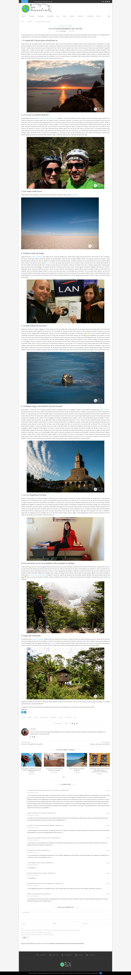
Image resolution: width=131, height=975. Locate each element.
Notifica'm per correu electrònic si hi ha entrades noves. (38, 934)
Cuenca (48, 263)
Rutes (57, 16)
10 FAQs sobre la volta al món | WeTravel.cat (40, 862)
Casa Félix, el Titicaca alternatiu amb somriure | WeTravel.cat (45, 825)
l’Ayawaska (52, 643)
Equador (30, 717)
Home (22, 21)
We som (99, 16)
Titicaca (61, 717)
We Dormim (50, 16)
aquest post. (75, 194)
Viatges (23, 16)
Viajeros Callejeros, (105, 409)
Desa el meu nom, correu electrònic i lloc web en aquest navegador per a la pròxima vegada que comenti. (51, 930)
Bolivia (23, 717)
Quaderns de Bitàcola (36, 256)
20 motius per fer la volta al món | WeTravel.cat (41, 873)
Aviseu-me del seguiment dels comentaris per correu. (37, 932)
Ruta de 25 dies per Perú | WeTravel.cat (38, 850)
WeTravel (63, 31)
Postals (65, 16)
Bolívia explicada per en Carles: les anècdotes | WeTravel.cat (45, 883)
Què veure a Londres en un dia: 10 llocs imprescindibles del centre (31, 770)
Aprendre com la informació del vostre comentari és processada (66, 943)
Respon (108, 790)
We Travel (69, 25)
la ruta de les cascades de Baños (47, 118)
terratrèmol (53, 717)
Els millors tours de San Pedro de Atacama (54, 769)
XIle (75, 717)
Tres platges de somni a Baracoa (77, 769)
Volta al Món (68, 717)
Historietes (90, 16)
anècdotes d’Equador (37, 639)
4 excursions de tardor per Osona (43, 1)
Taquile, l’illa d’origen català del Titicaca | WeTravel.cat (43, 838)
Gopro (36, 717)
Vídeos (72, 16)
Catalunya (31, 16)
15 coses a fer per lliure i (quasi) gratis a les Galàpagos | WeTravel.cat (48, 790)
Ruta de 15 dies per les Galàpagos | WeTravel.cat (41, 813)
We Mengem (41, 16)
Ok (100, 973)
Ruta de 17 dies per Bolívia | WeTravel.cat (39, 894)
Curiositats (80, 16)
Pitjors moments (44, 717)
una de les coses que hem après (37, 575)
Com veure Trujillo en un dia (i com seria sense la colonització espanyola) (100, 770)
